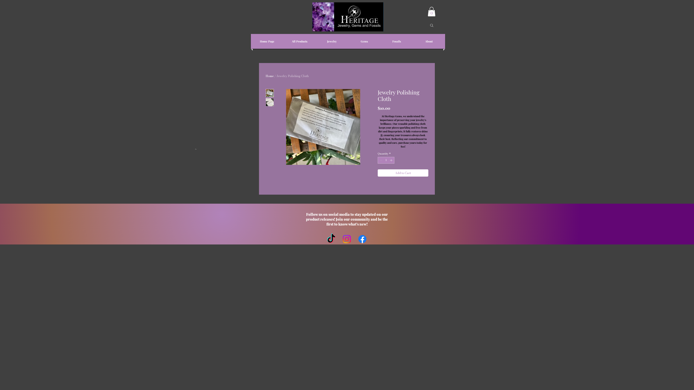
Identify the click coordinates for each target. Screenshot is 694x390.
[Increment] (391, 160)
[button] (432, 11)
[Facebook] (362, 239)
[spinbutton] (386, 160)
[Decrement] (380, 160)
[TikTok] (331, 239)
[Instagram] (346, 239)
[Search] (432, 25)
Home (270, 76)
